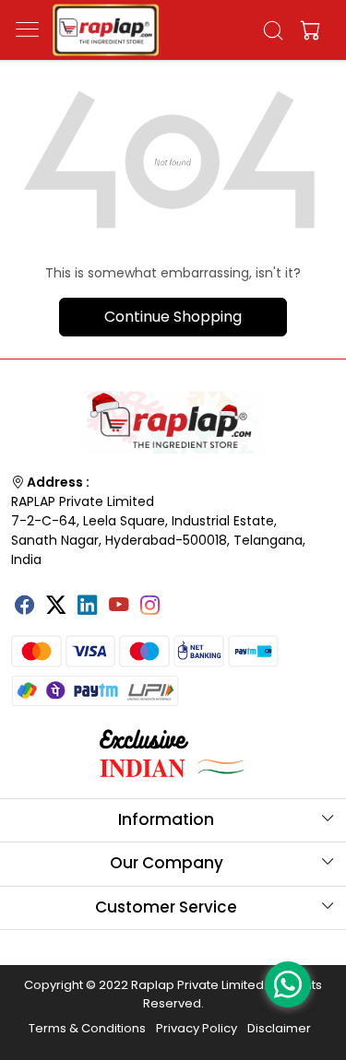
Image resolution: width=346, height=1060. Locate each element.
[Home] (106, 30)
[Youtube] (119, 606)
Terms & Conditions (87, 1028)
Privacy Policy (196, 1028)
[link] (273, 30)
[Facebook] (25, 606)
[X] (56, 606)
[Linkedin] (87, 606)
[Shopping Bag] (306, 30)
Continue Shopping (173, 316)
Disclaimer (279, 1028)
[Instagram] (150, 606)
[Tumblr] (182, 598)
